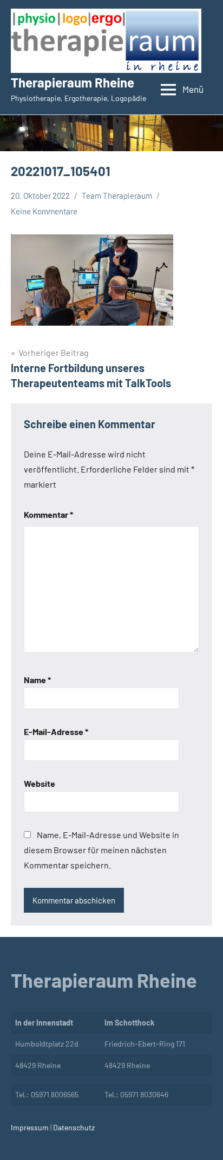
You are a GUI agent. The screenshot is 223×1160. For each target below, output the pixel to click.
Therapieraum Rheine (72, 82)
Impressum (30, 1127)
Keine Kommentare (44, 211)
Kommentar (48, 514)
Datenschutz (73, 1127)
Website (39, 783)
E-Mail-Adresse (56, 731)
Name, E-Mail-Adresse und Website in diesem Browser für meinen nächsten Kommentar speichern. (101, 849)
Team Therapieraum (117, 195)
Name (37, 680)
